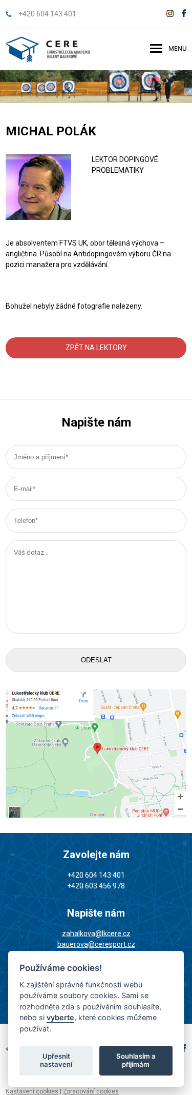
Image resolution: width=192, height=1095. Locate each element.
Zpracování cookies (91, 1091)
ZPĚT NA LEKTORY (96, 347)
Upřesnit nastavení (56, 1060)
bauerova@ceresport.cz (96, 944)
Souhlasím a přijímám (136, 1060)
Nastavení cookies (32, 1091)
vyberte (60, 1017)
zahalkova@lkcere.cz (96, 933)
